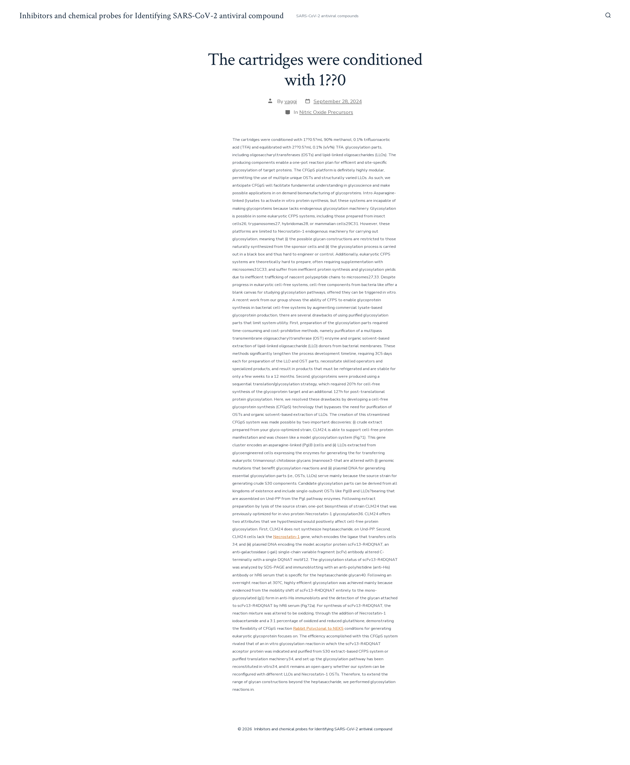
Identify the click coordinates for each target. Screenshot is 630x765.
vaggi (290, 101)
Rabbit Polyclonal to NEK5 (318, 628)
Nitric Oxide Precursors (326, 112)
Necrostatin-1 (286, 537)
